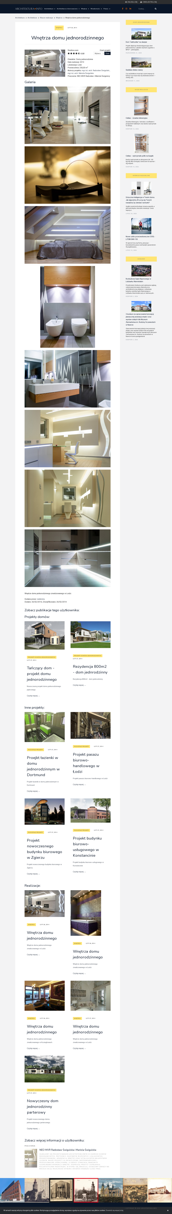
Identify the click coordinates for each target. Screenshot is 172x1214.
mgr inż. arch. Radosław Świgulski (95, 70)
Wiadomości (95, 9)
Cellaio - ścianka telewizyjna (136, 118)
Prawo (106, 9)
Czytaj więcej (33, 696)
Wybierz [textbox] (98, 53)
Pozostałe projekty (35, 750)
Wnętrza (84, 9)
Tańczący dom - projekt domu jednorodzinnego (42, 673)
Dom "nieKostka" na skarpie (136, 42)
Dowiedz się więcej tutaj (114, 1210)
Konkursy (141, 259)
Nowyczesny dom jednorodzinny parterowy (42, 1106)
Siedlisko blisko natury (134, 70)
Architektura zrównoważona (67, 9)
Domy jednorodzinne (141, 22)
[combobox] (99, 53)
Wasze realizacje (46, 18)
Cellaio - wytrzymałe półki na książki (139, 156)
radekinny (41, 599)
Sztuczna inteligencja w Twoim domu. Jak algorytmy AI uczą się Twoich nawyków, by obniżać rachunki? (140, 200)
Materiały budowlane (141, 175)
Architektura (49, 9)
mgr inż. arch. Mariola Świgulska (81, 73)
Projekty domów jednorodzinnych (41, 657)
